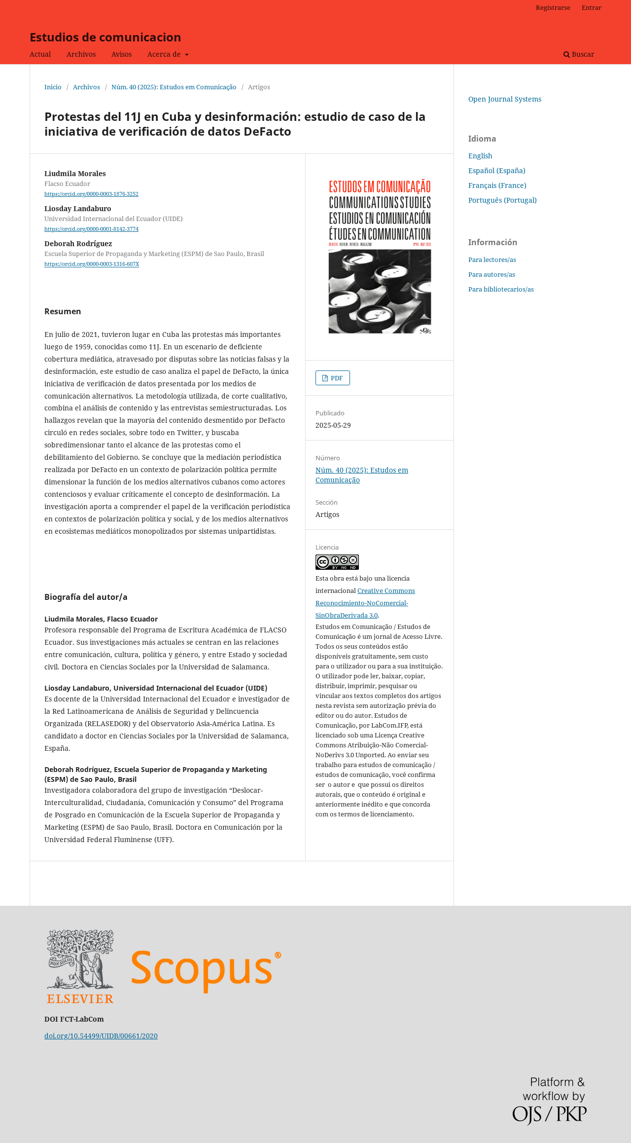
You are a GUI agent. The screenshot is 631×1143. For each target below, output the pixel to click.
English (480, 155)
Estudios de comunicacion (105, 37)
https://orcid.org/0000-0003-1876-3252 (91, 193)
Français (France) (497, 185)
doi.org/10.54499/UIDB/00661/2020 (101, 1035)
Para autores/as (491, 274)
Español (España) (497, 170)
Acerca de (165, 54)
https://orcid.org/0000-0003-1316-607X (91, 264)
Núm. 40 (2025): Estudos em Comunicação (174, 86)
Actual (40, 54)
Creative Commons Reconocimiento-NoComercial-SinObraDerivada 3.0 (365, 603)
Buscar (582, 54)
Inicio (53, 86)
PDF (336, 377)
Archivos (81, 54)
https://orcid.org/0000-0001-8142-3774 (91, 228)
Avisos (121, 54)
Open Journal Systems (504, 99)
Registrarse (553, 7)
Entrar (591, 7)
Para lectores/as (492, 259)
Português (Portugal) (502, 200)
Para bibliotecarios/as (501, 289)
